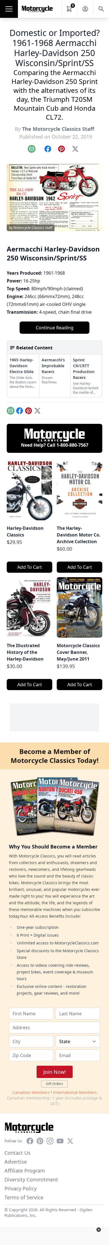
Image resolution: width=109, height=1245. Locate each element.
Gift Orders (54, 1083)
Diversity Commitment (31, 1179)
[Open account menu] (85, 9)
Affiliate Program (24, 1170)
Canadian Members (31, 1092)
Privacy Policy (20, 1188)
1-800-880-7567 (72, 445)
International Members (75, 1092)
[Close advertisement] (98, 1229)
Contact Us (17, 1152)
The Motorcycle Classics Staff (58, 128)
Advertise (15, 1161)
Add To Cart (29, 567)
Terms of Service (23, 1197)
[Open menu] (9, 9)
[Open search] (101, 9)
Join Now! (54, 1071)
